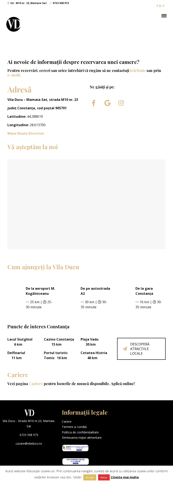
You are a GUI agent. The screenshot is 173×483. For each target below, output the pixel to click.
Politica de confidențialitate (80, 432)
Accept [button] (90, 477)
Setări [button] (77, 477)
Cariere (36, 383)
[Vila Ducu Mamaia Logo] (13, 24)
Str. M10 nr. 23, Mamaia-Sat (28, 3)
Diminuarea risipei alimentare (82, 438)
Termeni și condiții (74, 427)
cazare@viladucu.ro (29, 443)
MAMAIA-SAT (144, 420)
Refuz (104, 477)
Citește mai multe (125, 477)
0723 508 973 (61, 3)
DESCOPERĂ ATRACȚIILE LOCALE (139, 349)
